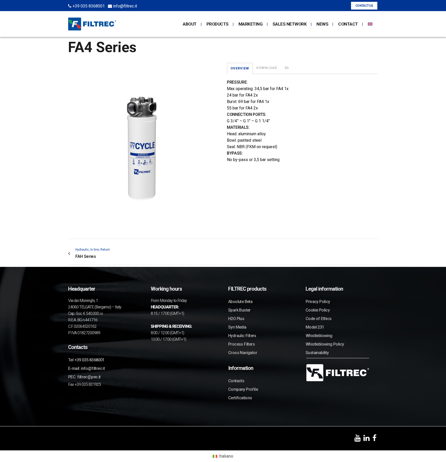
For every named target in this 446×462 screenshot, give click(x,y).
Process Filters (241, 344)
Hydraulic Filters (242, 335)
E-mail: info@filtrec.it (86, 368)
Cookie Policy (318, 310)
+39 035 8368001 (88, 6)
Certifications (240, 397)
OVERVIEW (239, 68)
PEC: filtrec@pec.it (84, 377)
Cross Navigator (242, 352)
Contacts (236, 380)
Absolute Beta (240, 301)
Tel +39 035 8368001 (86, 359)
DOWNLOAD (266, 68)
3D (286, 68)
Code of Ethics (319, 318)
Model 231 (315, 327)
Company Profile (243, 389)
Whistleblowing (319, 335)
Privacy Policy (318, 301)
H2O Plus (236, 318)
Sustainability (317, 352)
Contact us (364, 5)
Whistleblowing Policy (325, 344)
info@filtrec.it (124, 6)
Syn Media (237, 327)
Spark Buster (239, 310)
